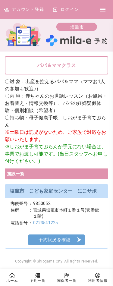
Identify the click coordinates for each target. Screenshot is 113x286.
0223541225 (45, 222)
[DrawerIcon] (103, 9)
